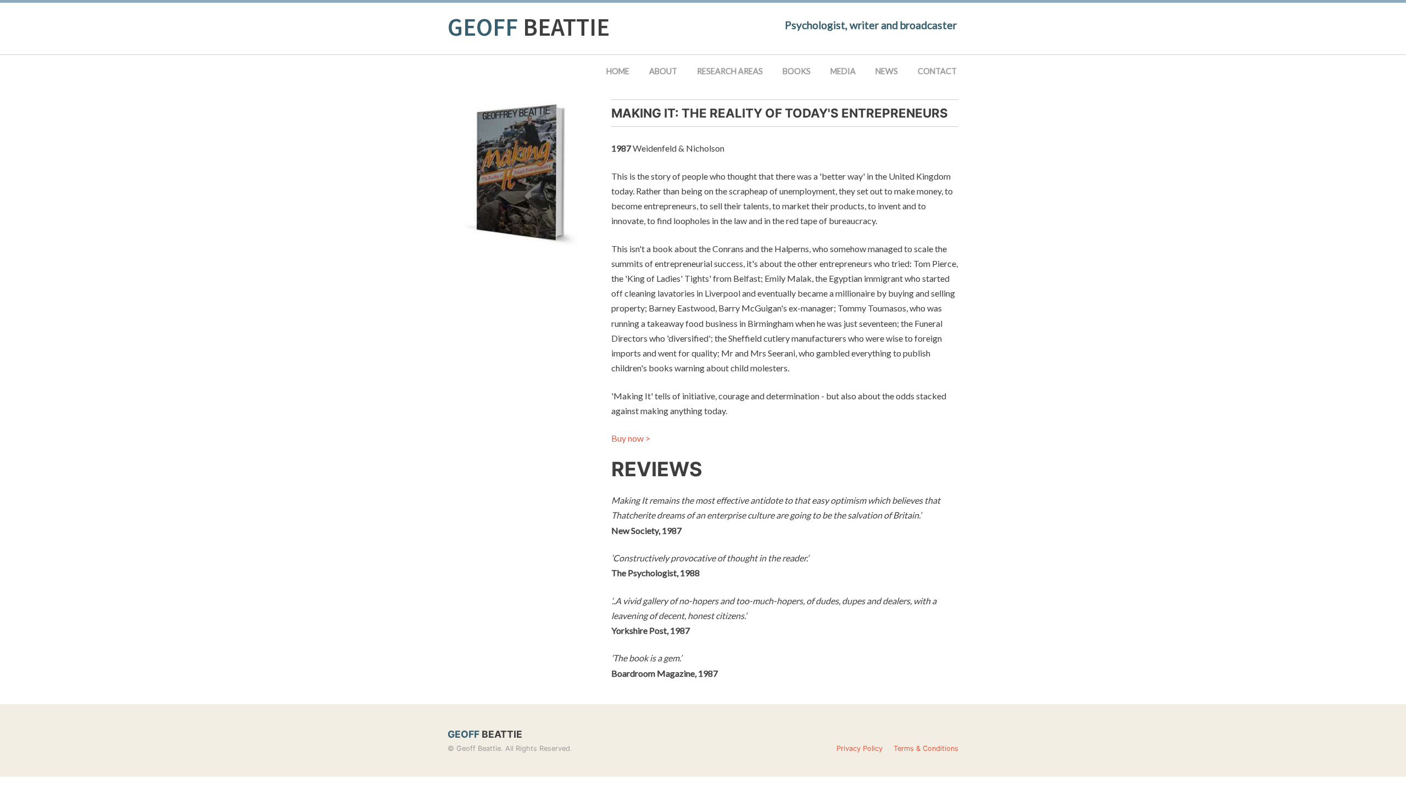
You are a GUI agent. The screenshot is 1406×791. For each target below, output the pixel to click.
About (663, 71)
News (886, 71)
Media (843, 71)
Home (617, 71)
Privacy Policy (859, 748)
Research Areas (730, 71)
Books (797, 71)
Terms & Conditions (926, 748)
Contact (937, 71)
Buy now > (630, 438)
